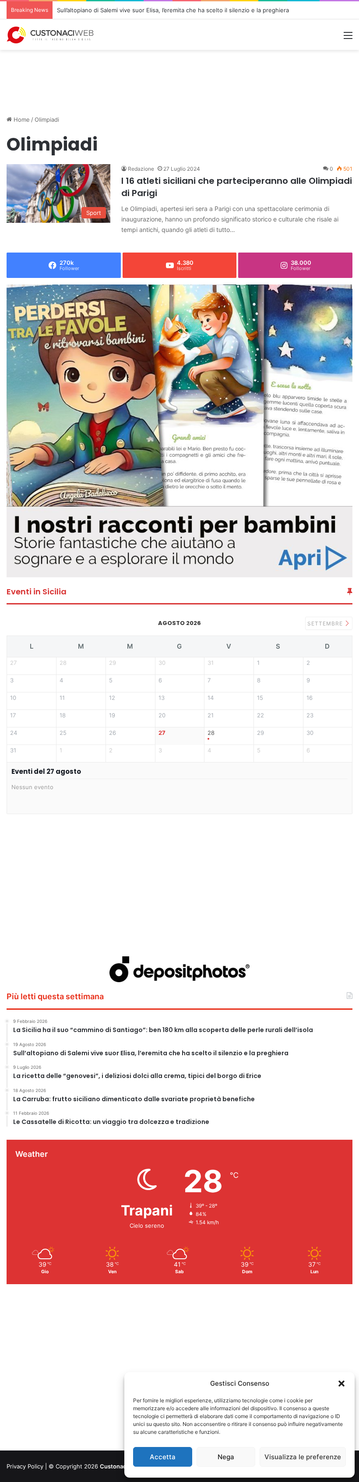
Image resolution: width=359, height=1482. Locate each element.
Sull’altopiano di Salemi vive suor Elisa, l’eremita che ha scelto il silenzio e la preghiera (173, 10)
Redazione (141, 168)
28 (211, 733)
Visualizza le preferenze (302, 1457)
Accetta (163, 1457)
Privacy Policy (25, 1466)
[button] (341, 1383)
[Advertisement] (179, 78)
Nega (226, 1457)
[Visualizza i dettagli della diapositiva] (180, 430)
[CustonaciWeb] (50, 35)
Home (21, 119)
